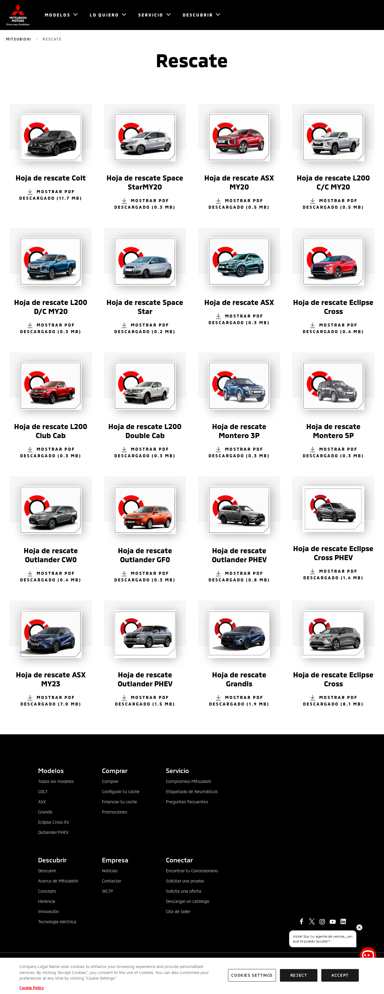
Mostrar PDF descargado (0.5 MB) (239, 204)
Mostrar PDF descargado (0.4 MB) (333, 328)
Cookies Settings (252, 975)
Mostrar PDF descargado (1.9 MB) (239, 700)
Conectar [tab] (179, 860)
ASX (42, 801)
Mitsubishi (18, 39)
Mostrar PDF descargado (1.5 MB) (145, 700)
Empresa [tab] (115, 860)
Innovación (48, 911)
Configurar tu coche (121, 791)
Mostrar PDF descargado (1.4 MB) (333, 574)
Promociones (114, 811)
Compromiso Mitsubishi (188, 781)
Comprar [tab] (115, 770)
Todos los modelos (56, 781)
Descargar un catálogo (187, 901)
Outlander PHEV (53, 832)
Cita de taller (178, 911)
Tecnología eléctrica (57, 921)
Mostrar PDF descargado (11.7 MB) (50, 195)
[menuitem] (58, 15)
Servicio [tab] (177, 770)
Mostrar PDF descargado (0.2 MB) (145, 328)
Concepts (47, 891)
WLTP (107, 891)
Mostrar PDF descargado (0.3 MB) (145, 204)
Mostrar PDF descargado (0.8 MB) (239, 576)
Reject (298, 975)
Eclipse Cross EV (53, 822)
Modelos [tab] (51, 770)
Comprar (110, 781)
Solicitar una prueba (185, 880)
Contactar (111, 880)
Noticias (110, 870)
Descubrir (47, 870)
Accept (340, 975)
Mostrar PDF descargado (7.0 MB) (50, 700)
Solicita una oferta (183, 891)
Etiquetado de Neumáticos (192, 791)
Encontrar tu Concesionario (192, 870)
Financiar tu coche (119, 801)
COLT (43, 791)
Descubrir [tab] (52, 860)
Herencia (46, 901)
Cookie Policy (32, 987)
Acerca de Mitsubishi (58, 880)
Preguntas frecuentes (187, 801)
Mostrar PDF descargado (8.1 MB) (333, 700)
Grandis (45, 811)
